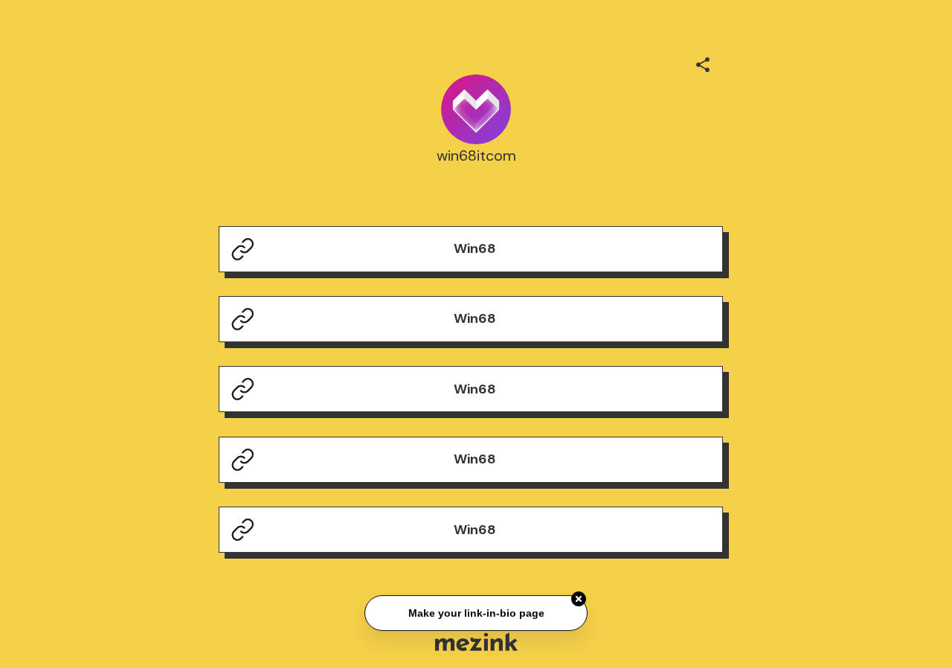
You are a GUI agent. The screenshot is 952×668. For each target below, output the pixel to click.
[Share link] (703, 62)
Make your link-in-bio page (476, 613)
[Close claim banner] (578, 599)
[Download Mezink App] (476, 641)
